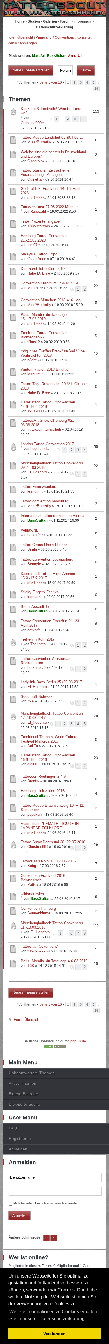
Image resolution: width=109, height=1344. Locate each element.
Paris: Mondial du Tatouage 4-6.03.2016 (54, 961)
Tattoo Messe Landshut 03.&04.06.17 (52, 137)
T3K (30, 965)
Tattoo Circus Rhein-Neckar (44, 545)
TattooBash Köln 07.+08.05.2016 (48, 861)
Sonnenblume (38, 913)
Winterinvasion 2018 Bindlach (45, 369)
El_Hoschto (37, 472)
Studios (34, 21)
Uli (80, 56)
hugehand (38, 448)
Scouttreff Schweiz (37, 696)
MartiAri (38, 56)
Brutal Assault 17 (35, 606)
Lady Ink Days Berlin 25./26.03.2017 (51, 682)
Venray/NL (29, 530)
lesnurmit (35, 374)
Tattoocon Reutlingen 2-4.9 (43, 776)
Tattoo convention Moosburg (44, 501)
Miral (31, 288)
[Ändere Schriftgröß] (54, 1240)
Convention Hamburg (38, 908)
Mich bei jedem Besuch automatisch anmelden (45, 1203)
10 (75, 119)
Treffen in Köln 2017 (38, 639)
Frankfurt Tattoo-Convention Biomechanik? (44, 335)
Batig (31, 866)
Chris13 (33, 342)
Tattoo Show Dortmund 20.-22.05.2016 (53, 842)
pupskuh (34, 814)
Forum (65, 21)
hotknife (34, 535)
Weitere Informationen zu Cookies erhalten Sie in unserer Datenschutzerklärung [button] (53, 1315)
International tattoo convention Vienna (52, 516)
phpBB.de (78, 1041)
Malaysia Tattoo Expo (39, 254)
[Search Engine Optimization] (54, 1047)
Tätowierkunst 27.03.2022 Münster (50, 207)
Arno (72, 56)
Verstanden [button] (54, 1333)
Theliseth (38, 644)
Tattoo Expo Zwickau (38, 486)
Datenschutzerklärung (54, 27)
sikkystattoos (38, 226)
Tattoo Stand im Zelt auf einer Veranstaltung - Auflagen (46, 172)
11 (84, 119)
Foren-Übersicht (20, 37)
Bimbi (32, 549)
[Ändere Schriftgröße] (46, 1240)
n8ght (32, 360)
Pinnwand (44, 37)
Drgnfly (33, 781)
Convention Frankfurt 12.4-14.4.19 (49, 283)
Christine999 (31, 123)
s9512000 (35, 197)
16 (96, 88)
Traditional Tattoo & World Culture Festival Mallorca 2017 (49, 739)
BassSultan (56, 56)
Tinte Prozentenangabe (40, 221)
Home (20, 21)
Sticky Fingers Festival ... (42, 592)
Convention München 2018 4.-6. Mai (51, 300)
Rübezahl (38, 211)
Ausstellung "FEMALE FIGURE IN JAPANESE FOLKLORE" (50, 825)
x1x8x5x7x (36, 951)
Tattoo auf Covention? (39, 946)
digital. (32, 764)
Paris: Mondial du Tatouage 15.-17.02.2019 (44, 316)
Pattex (32, 884)
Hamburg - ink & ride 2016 (43, 791)
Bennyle (34, 564)
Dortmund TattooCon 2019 (43, 268)
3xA (30, 701)
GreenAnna (36, 259)
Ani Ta (32, 746)
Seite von (50, 82)
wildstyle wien (32, 894)
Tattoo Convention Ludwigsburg (47, 559)
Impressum (83, 21)
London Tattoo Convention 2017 (47, 444)
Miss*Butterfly (39, 142)
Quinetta (34, 179)
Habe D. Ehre (38, 273)
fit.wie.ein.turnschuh (44, 429)
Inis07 (32, 245)
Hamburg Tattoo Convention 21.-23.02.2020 (44, 238)
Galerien (50, 21)
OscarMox (36, 161)
